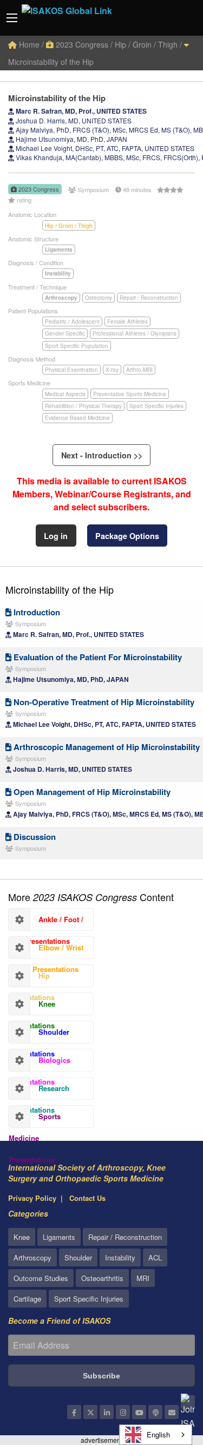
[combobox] (155, 1434)
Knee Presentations (32, 1007)
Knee (22, 1237)
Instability (120, 1257)
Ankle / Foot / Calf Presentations (46, 922)
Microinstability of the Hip (59, 589)
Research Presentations (39, 1091)
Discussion (33, 837)
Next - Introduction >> (101, 455)
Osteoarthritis (102, 1278)
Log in (56, 535)
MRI (142, 1278)
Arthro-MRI (139, 369)
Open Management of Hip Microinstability (91, 792)
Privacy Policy (32, 1198)
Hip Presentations (32, 978)
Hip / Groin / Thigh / (148, 44)
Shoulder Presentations (39, 1035)
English (158, 1434)
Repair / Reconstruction (149, 297)
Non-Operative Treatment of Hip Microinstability (102, 702)
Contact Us (87, 1198)
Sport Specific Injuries (156, 406)
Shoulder (78, 1257)
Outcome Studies (41, 1278)
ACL (155, 1257)
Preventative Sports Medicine (129, 394)
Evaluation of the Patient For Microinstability (96, 657)
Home (28, 44)
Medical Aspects (65, 394)
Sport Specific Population (76, 346)
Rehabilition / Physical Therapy (83, 406)
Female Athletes (127, 321)
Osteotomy (98, 297)
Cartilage (27, 1298)
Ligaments (59, 1237)
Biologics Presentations (39, 1063)
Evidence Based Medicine (77, 418)
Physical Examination (71, 369)
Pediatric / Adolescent (72, 321)
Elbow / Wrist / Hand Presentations (46, 950)
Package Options (127, 535)
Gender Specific (65, 333)
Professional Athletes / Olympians (134, 333)
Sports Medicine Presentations (35, 1119)
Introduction (35, 612)
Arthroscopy (32, 1257)
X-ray (112, 369)
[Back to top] (167, 1377)
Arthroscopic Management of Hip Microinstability (105, 747)
